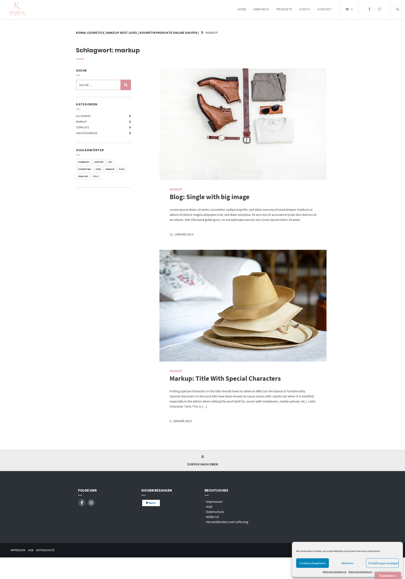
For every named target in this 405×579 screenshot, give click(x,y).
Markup (81, 122)
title (96, 176)
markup (110, 169)
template (83, 176)
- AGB (208, 506)
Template (82, 127)
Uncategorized (86, 133)
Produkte (284, 9)
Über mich (261, 9)
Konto (304, 9)
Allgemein (83, 116)
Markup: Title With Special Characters (225, 378)
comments (83, 161)
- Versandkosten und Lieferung (226, 522)
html (98, 169)
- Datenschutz (214, 512)
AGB (30, 550)
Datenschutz (45, 550)
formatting (84, 169)
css (110, 161)
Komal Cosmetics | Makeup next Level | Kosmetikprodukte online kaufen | (137, 32)
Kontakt (324, 9)
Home (242, 9)
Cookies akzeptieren (313, 563)
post (122, 169)
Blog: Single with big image (210, 197)
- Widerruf (212, 517)
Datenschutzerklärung (334, 571)
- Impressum (213, 501)
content (99, 161)
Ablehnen (347, 563)
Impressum (18, 550)
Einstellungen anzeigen (383, 563)
